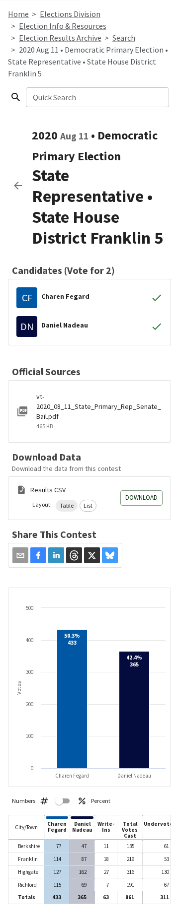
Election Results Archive (60, 38)
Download (141, 497)
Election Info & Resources (62, 26)
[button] (67, 506)
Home (18, 14)
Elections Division (70, 14)
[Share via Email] (20, 555)
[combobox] (97, 97)
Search (123, 38)
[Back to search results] (18, 186)
